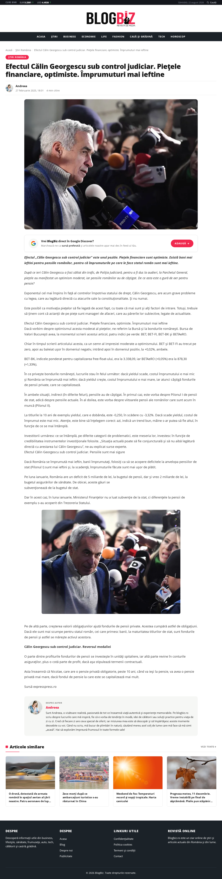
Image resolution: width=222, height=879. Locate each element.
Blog (62, 844)
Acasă (9, 50)
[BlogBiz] (111, 18)
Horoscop (178, 36)
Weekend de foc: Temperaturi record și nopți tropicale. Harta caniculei (136, 797)
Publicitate (66, 856)
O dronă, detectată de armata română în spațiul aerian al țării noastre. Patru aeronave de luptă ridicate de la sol (30, 799)
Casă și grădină (141, 36)
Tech (161, 36)
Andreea (21, 86)
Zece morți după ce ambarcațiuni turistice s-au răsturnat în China (80, 797)
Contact (118, 856)
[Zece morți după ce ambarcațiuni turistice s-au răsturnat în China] (84, 772)
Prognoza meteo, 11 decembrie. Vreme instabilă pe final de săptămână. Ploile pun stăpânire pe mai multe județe (191, 799)
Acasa (41, 36)
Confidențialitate (123, 838)
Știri (54, 36)
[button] (211, 2)
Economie (89, 36)
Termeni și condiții (124, 850)
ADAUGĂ (182, 243)
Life (104, 36)
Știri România (23, 50)
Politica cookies (123, 844)
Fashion (118, 36)
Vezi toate (207, 746)
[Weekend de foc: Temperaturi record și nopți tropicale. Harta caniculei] (138, 772)
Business (69, 36)
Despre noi (66, 850)
